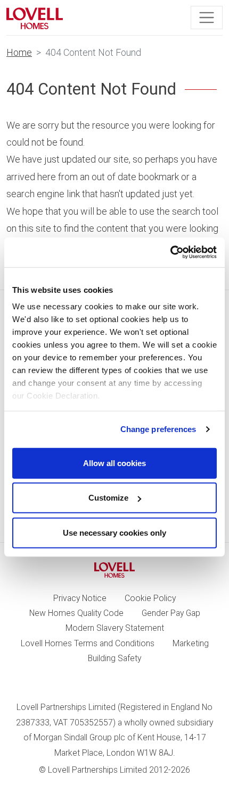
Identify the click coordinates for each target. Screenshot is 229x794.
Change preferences (158, 429)
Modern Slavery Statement (115, 628)
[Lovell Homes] (34, 17)
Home (19, 52)
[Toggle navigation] (207, 17)
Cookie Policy (150, 598)
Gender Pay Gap (171, 613)
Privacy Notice (80, 598)
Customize (108, 497)
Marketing (191, 643)
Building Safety (114, 658)
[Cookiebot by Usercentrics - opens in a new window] (170, 252)
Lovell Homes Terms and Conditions (87, 643)
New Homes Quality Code (76, 613)
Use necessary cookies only (114, 532)
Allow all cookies (114, 462)
